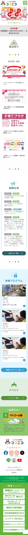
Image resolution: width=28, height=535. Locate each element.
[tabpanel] (14, 13)
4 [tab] (13, 22)
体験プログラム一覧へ (14, 370)
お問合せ (14, 472)
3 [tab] (11, 22)
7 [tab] (18, 22)
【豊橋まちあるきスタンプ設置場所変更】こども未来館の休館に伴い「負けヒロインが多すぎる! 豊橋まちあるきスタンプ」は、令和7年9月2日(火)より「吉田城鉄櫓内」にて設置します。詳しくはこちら (14, 225)
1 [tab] (8, 22)
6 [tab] (16, 22)
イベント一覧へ (14, 398)
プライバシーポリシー (14, 467)
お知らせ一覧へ (14, 253)
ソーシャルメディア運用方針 (14, 470)
